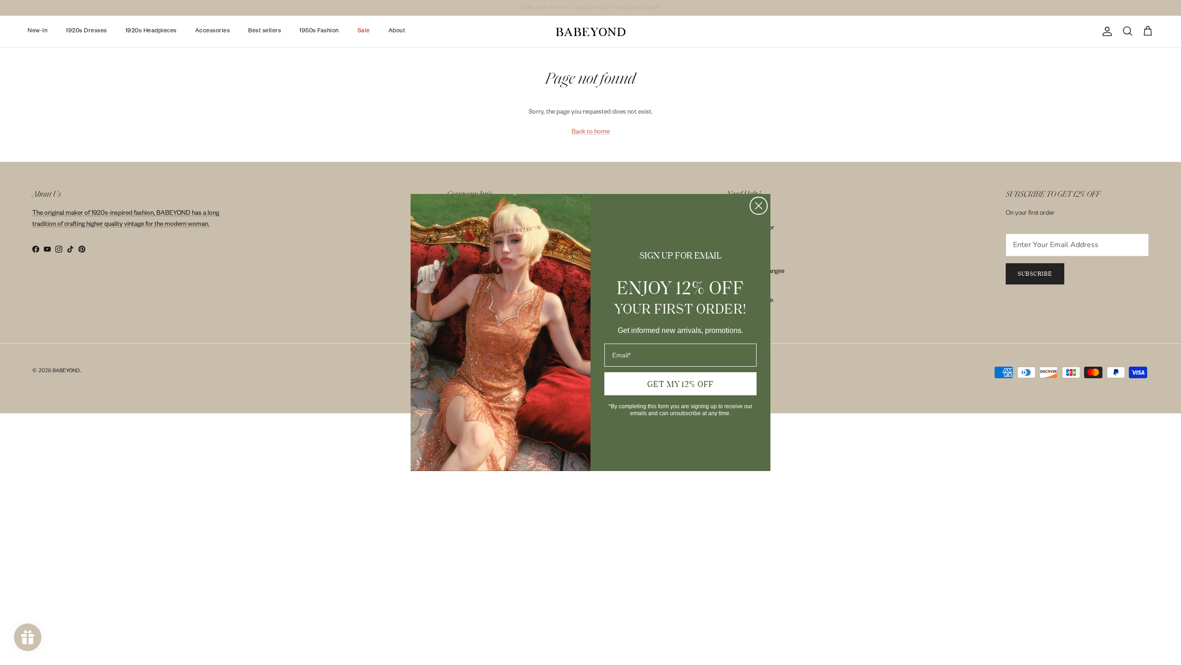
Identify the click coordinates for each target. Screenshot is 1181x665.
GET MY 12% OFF (680, 383)
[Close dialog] (759, 206)
